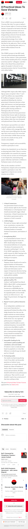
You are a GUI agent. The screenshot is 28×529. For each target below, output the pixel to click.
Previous (6, 418)
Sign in (24, 2)
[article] (14, 459)
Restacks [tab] (11, 429)
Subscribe (19, 2)
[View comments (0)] (6, 18)
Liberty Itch (8, 13)
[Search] (25, 449)
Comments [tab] (5, 429)
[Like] (2, 18)
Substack (6, 525)
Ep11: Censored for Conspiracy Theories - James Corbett (8, 455)
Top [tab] (3, 449)
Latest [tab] (7, 449)
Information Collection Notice (17, 405)
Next (23, 418)
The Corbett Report (12, 462)
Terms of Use (21, 404)
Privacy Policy (19, 513)
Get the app (22, 522)
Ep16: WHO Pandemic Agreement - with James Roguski (9, 470)
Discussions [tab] (13, 449)
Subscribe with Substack (15, 506)
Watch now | (4, 459)
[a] (24, 455)
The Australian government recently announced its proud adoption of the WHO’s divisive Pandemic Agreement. (9, 475)
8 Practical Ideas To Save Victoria (16, 383)
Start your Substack (10, 522)
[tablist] (8, 429)
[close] (23, 480)
